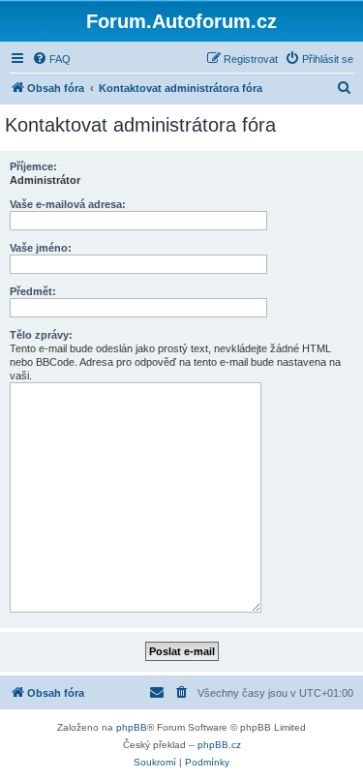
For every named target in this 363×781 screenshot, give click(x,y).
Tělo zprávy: (41, 335)
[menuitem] (51, 59)
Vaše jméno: (41, 248)
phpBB (131, 727)
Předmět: (33, 291)
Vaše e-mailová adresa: (68, 204)
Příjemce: (33, 166)
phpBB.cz (219, 744)
